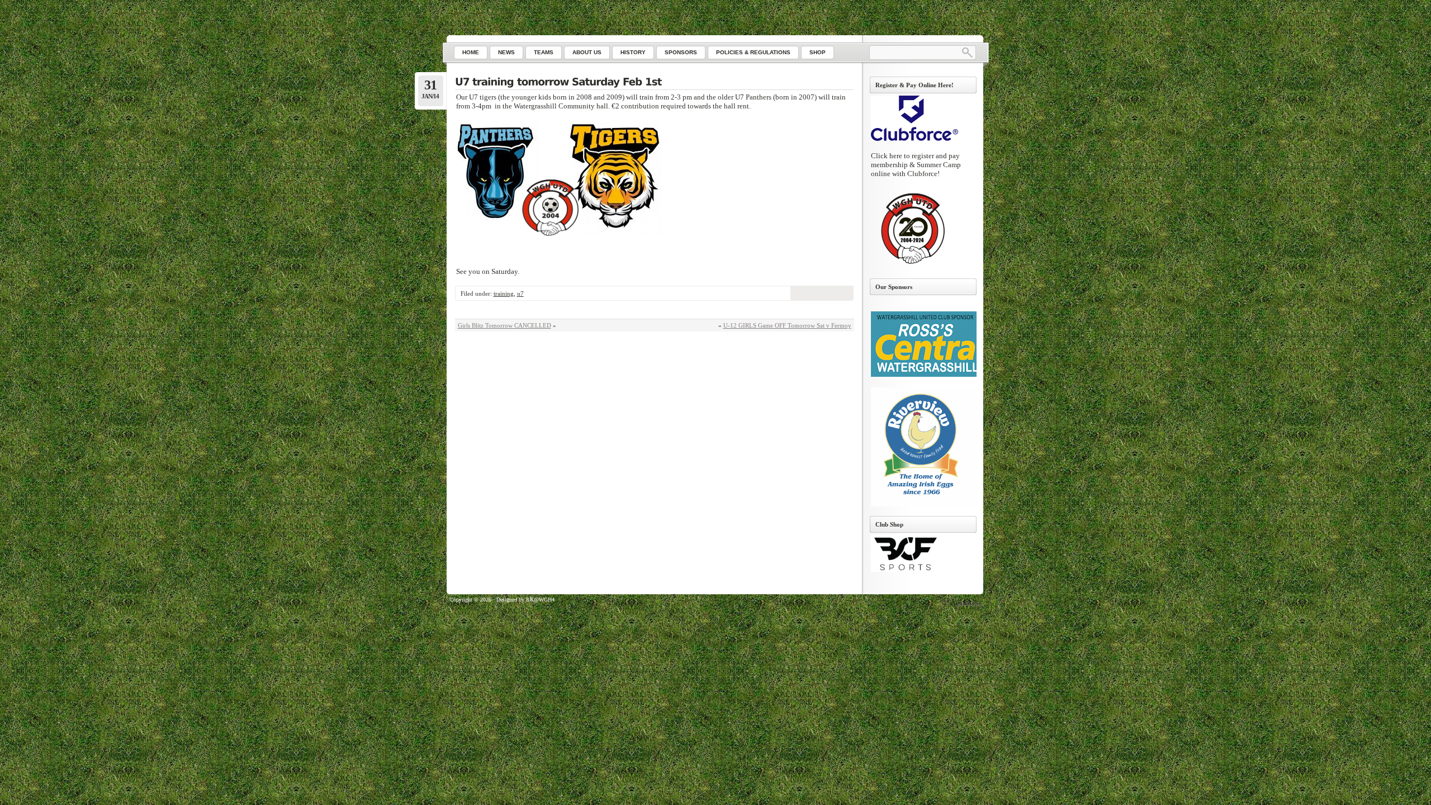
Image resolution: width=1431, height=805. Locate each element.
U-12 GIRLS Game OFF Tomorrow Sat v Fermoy (787, 325)
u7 (520, 293)
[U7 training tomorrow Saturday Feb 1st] (654, 83)
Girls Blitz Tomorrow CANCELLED (504, 325)
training (504, 293)
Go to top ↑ (970, 603)
